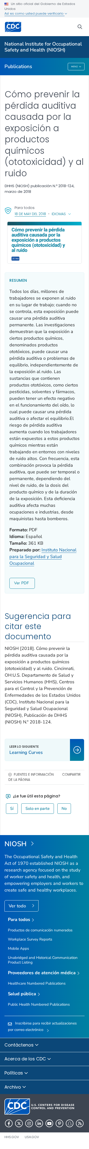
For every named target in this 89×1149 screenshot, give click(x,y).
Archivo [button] (13, 1087)
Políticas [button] (14, 1073)
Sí (12, 808)
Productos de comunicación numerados (40, 930)
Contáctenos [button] (19, 1045)
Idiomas (59, 213)
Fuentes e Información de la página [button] (31, 777)
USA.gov (32, 1137)
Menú (74, 66)
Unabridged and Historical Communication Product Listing (43, 960)
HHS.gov (11, 1137)
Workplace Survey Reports (30, 939)
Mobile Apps (18, 948)
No (64, 808)
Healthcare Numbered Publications (37, 983)
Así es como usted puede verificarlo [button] (34, 13)
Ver (17, 583)
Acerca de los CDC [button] (25, 1059)
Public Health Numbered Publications (39, 1004)
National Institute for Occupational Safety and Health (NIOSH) (43, 47)
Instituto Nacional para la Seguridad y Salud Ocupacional (42, 556)
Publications (18, 66)
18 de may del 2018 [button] (30, 213)
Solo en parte (37, 808)
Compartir (71, 774)
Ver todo (18, 906)
